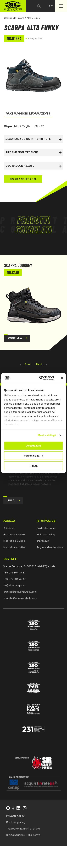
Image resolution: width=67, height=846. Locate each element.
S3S (36, 17)
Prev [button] (28, 364)
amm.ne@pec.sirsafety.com (20, 591)
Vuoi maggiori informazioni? (28, 113)
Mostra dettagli (47, 435)
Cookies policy (15, 822)
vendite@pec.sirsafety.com (20, 598)
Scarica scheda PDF (23, 179)
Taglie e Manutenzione (50, 547)
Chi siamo (8, 528)
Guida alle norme (46, 528)
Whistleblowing (46, 534)
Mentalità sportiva (14, 547)
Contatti (10, 559)
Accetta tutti (33, 445)
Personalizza (31, 455)
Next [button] (39, 364)
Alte (29, 17)
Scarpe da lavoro (14, 17)
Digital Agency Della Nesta (23, 835)
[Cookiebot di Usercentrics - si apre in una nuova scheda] (40, 378)
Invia (11, 500)
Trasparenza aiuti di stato (23, 828)
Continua (15, 338)
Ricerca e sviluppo (14, 540)
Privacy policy (15, 816)
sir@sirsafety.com (14, 585)
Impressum (43, 540)
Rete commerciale (14, 534)
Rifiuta (33, 465)
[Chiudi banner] (62, 378)
